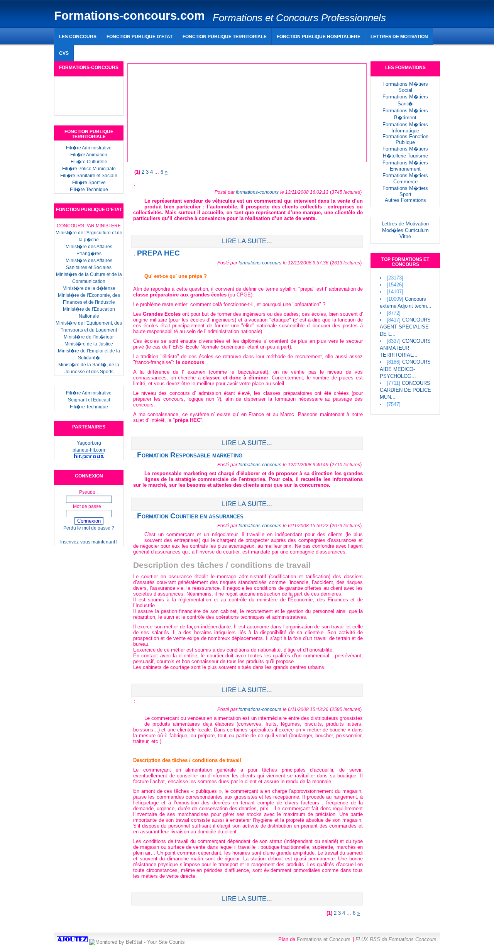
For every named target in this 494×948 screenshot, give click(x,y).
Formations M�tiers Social (405, 87)
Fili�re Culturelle (89, 161)
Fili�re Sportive (89, 182)
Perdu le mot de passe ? (88, 528)
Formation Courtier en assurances (190, 516)
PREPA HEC (158, 253)
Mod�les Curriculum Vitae (405, 233)
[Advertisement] (245, 50)
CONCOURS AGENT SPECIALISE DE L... (405, 327)
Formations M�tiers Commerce (405, 179)
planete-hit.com (89, 450)
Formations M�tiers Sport (405, 191)
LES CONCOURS (77, 36)
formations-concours (257, 192)
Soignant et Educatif (89, 400)
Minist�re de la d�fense (89, 288)
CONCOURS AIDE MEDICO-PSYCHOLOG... (405, 369)
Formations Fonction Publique (405, 139)
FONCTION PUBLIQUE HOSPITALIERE (318, 36)
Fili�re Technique (89, 189)
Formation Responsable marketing (189, 455)
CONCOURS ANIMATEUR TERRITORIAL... (405, 348)
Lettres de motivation (399, 36)
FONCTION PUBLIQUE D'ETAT (140, 36)
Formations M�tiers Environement (405, 166)
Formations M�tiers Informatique (405, 128)
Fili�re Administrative (89, 148)
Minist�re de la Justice (88, 344)
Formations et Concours (323, 939)
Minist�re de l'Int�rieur (89, 337)
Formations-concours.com (129, 15)
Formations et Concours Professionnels (299, 18)
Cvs (64, 53)
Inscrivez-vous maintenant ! (88, 542)
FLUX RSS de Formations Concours (395, 939)
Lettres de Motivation (405, 224)
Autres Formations (405, 200)
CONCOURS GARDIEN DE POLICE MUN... (405, 390)
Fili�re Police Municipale (89, 168)
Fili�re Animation (88, 154)
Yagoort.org (89, 443)
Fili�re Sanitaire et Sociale (88, 175)
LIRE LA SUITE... (247, 241)
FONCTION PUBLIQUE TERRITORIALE (225, 36)
